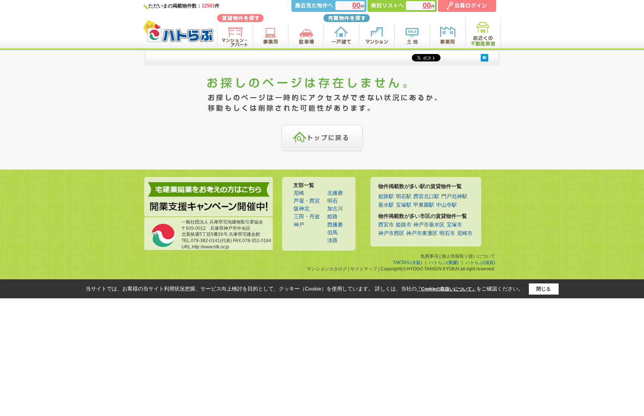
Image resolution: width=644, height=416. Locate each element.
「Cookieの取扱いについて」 (446, 289)
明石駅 (403, 196)
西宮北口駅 (426, 196)
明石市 (447, 233)
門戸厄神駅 (454, 196)
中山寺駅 (446, 205)
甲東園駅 (423, 205)
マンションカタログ (327, 268)
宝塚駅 (403, 205)
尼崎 (299, 193)
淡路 (332, 240)
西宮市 (386, 225)
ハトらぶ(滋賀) (480, 262)
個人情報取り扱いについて (468, 256)
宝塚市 (454, 225)
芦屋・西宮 (307, 201)
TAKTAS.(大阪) (407, 262)
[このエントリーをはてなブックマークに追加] (484, 57)
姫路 (332, 216)
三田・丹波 (307, 216)
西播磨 (335, 225)
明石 (332, 201)
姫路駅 (386, 196)
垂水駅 (386, 205)
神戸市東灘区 (422, 233)
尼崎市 (465, 233)
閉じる (543, 289)
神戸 (299, 225)
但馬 (332, 232)
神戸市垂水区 (429, 225)
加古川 (335, 209)
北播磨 (335, 193)
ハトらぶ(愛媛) (444, 262)
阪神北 (301, 209)
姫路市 (403, 225)
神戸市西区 (391, 233)
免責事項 (429, 256)
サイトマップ (363, 268)
